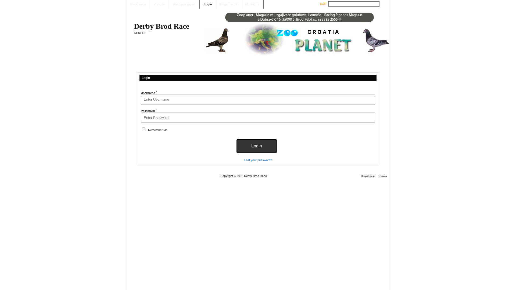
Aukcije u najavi (184, 4)
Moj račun (252, 4)
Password (149, 111)
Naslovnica (138, 4)
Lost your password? (258, 160)
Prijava (383, 176)
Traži (323, 4)
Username (149, 93)
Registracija (228, 4)
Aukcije (159, 4)
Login (208, 4)
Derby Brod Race (161, 26)
